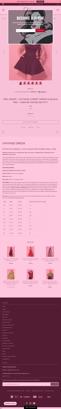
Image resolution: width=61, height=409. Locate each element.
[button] (51, 12)
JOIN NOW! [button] (40, 30)
